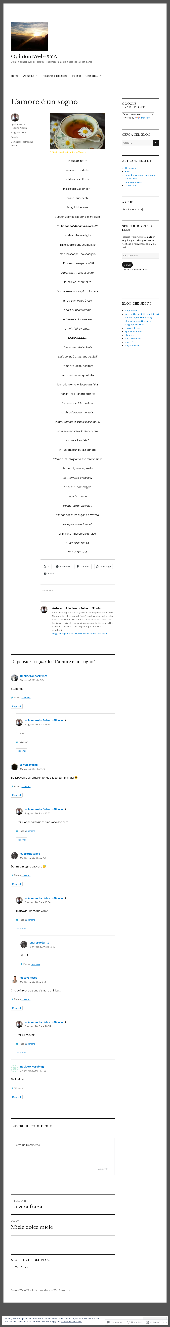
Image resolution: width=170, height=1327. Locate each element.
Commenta (102, 1169)
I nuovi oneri (131, 185)
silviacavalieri (29, 764)
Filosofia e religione (55, 75)
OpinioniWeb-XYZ (34, 56)
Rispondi (16, 706)
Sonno (128, 171)
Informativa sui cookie (71, 1321)
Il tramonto (130, 168)
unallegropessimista (33, 676)
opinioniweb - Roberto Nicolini (44, 720)
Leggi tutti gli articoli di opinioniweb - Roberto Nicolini (79, 633)
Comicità (15, 141)
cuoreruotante (30, 853)
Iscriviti (127, 264)
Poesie (76, 75)
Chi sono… (91, 75)
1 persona (26, 697)
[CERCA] (156, 143)
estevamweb (28, 977)
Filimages (129, 335)
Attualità (28, 75)
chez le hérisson (133, 338)
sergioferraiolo (132, 345)
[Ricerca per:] (137, 142)
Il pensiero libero (133, 331)
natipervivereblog (32, 1066)
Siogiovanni (131, 310)
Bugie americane (133, 182)
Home (15, 75)
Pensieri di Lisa (132, 328)
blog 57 (129, 342)
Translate (146, 117)
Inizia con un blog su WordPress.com (51, 1290)
